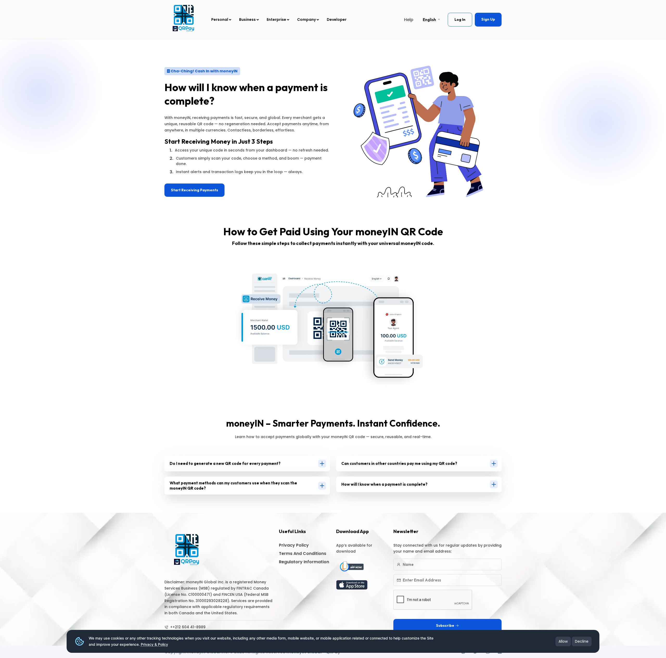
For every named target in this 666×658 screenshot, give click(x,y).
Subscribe (445, 625)
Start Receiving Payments (194, 190)
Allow (563, 641)
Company (307, 19)
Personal (220, 19)
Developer (337, 19)
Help (408, 20)
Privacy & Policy (154, 644)
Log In (459, 19)
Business (248, 19)
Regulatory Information (304, 562)
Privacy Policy (294, 545)
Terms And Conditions (302, 553)
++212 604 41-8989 (187, 627)
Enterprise (277, 19)
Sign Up (488, 19)
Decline (581, 641)
